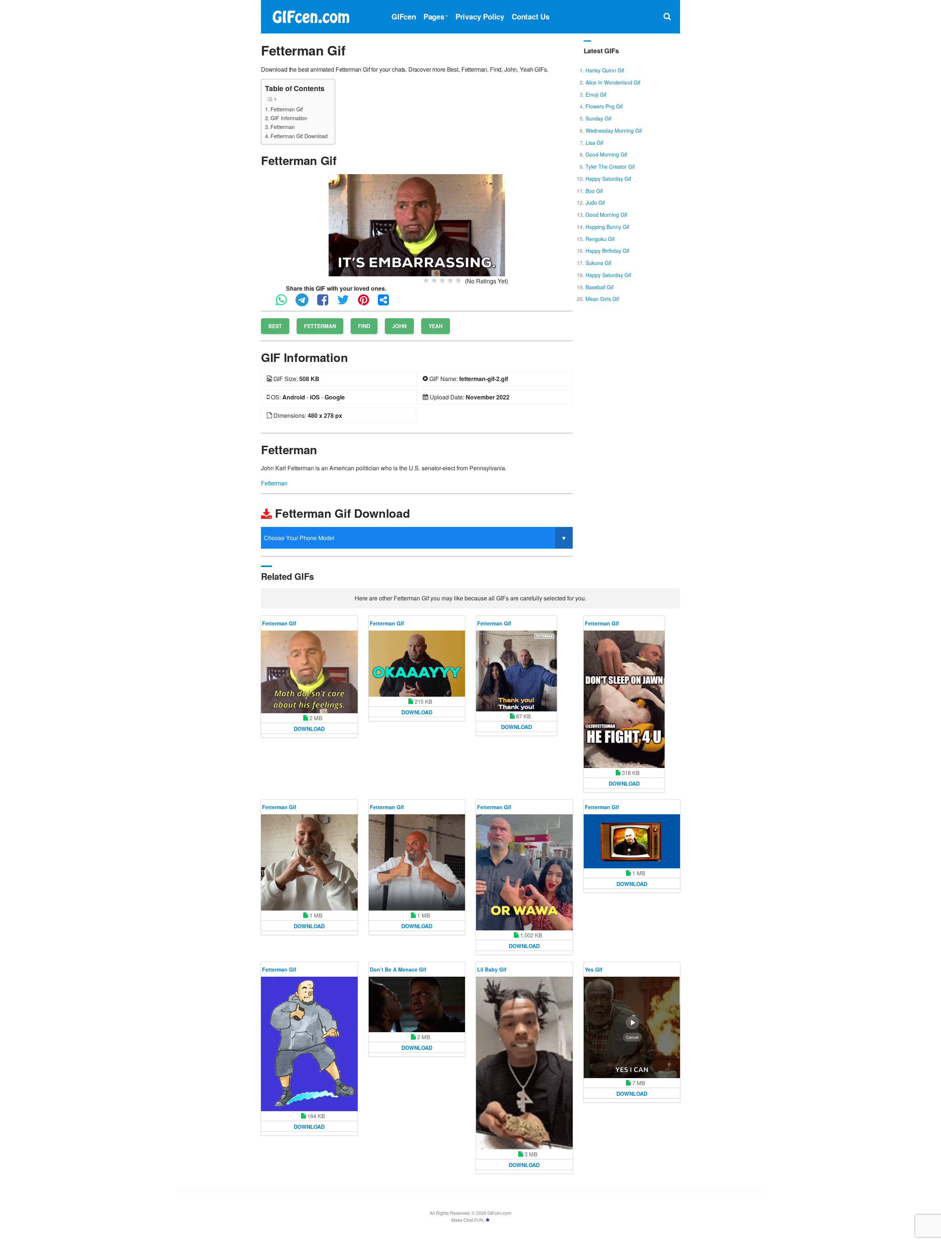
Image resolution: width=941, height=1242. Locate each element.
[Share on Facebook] (326, 303)
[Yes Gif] (632, 1027)
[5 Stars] (458, 280)
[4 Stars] (450, 280)
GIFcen (403, 16)
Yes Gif (593, 969)
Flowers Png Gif (604, 106)
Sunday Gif (598, 118)
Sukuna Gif (598, 262)
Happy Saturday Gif (608, 178)
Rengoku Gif (600, 239)
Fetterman (283, 126)
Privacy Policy (479, 16)
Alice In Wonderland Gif (613, 82)
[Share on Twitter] (347, 303)
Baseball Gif (599, 287)
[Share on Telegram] (306, 303)
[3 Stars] (442, 280)
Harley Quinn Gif (605, 70)
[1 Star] (426, 280)
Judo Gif (595, 202)
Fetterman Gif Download (299, 136)
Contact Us (531, 16)
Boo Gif (594, 190)
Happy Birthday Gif (607, 250)
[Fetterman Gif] (417, 224)
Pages (433, 16)
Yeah (436, 326)
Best (275, 326)
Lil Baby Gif (492, 969)
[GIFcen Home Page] (310, 15)
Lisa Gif (594, 142)
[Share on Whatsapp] (285, 303)
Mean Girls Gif (602, 298)
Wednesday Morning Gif (614, 130)
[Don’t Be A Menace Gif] (417, 1004)
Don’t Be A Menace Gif (398, 969)
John (399, 326)
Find (364, 326)
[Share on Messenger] (387, 303)
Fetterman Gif (287, 109)
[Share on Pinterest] (367, 303)
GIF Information (289, 118)
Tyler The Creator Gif (610, 166)
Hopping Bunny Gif (607, 226)
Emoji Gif (596, 94)
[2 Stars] (434, 280)
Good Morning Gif (606, 154)
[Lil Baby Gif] (524, 1063)
